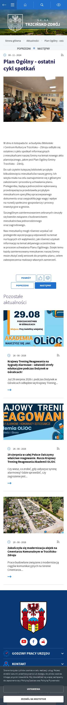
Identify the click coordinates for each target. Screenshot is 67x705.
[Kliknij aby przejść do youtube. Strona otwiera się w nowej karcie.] (24, 642)
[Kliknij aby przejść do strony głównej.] (25, 4)
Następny (43, 48)
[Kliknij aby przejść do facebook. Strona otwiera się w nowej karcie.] (33, 642)
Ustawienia (33, 689)
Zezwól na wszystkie (33, 699)
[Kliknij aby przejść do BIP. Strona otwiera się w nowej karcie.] (43, 642)
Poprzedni (24, 48)
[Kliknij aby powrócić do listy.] (34, 48)
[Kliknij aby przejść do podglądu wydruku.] (47, 278)
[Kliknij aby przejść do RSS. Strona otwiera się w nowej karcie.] (62, 55)
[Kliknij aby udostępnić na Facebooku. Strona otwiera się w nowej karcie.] (40, 278)
